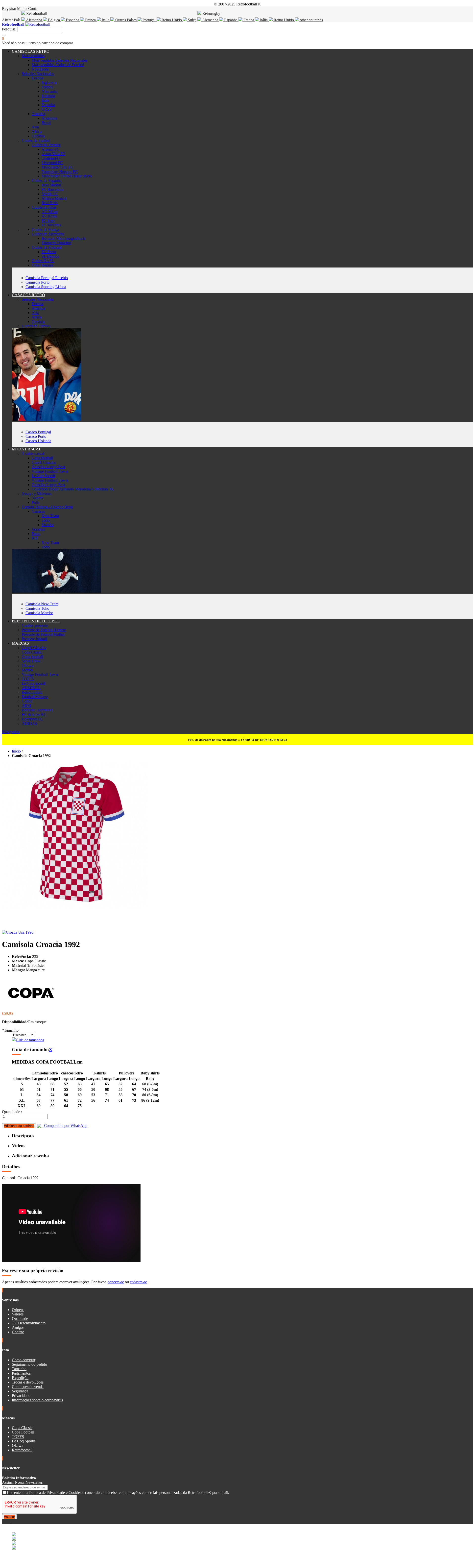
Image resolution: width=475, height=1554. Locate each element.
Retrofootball (32, 692)
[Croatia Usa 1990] (17, 932)
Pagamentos (21, 1373)
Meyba (27, 670)
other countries (311, 20)
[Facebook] (3, 1521)
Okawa (27, 665)
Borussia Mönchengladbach (63, 238)
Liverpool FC (52, 163)
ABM (26, 706)
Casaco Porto (35, 436)
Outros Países (126, 20)
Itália (105, 20)
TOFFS (28, 679)
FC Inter (48, 221)
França (90, 20)
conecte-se (116, 1282)
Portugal (149, 20)
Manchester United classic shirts (67, 176)
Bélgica (54, 20)
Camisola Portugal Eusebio (46, 278)
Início (16, 751)
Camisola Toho (37, 608)
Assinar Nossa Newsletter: (22, 1482)
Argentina (49, 118)
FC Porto (49, 252)
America (38, 114)
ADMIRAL (31, 688)
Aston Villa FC (53, 154)
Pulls (35, 502)
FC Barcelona (52, 189)
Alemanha (34, 20)
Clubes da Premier (46, 145)
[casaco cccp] (46, 419)
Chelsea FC (51, 158)
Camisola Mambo (39, 613)
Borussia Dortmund (37, 710)
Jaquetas (38, 529)
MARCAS (20, 643)
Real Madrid (51, 185)
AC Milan (49, 212)
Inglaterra (49, 82)
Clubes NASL (43, 261)
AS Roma (49, 216)
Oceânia (38, 136)
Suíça (191, 20)
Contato (18, 1332)
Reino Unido (172, 20)
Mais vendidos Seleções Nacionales (59, 60)
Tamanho (10, 1030)
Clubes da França (45, 229)
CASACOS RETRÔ (28, 295)
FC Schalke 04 (33, 714)
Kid (35, 538)
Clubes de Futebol (36, 140)
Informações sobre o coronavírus (37, 1400)
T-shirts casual (33, 453)
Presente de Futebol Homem (44, 630)
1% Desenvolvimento (29, 1323)
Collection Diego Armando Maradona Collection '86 (73, 489)
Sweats (37, 498)
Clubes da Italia (44, 207)
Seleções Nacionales (38, 74)
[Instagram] (7, 1521)
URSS (47, 109)
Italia (45, 100)
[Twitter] (5, 1521)
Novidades (40, 69)
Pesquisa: (9, 29)
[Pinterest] (10, 1521)
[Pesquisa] (4, 35)
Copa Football (23, 1432)
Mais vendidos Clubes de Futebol (58, 65)
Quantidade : (12, 1112)
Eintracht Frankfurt (56, 243)
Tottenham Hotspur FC (60, 172)
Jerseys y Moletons (36, 493)
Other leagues (42, 265)
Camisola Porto (37, 282)
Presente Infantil (34, 639)
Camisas (38, 511)
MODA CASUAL (26, 449)
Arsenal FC (51, 149)
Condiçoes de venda (28, 1386)
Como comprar (23, 1360)
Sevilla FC (50, 194)
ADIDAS (29, 723)
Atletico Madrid (54, 198)
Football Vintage (35, 697)
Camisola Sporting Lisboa (45, 287)
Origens (18, 1310)
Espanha (72, 20)
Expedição (20, 1378)
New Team (50, 516)
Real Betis (50, 203)
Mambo (48, 525)
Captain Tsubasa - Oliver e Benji (47, 507)
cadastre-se (138, 1282)
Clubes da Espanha (47, 180)
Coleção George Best (48, 467)
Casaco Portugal (38, 432)
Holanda (48, 96)
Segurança (20, 1391)
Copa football (42, 458)
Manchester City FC (57, 167)
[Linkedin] (9, 1521)
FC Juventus (51, 225)
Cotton (27, 701)
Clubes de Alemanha (48, 234)
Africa (37, 131)
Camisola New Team (41, 604)
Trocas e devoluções (28, 1382)
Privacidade (21, 1395)
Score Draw (31, 661)
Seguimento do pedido (29, 1364)
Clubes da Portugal (46, 247)
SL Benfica (50, 256)
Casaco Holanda (38, 441)
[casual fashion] (56, 591)
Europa (37, 78)
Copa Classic (32, 652)
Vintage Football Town (50, 471)
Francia (47, 87)
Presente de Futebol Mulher (43, 634)
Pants (36, 534)
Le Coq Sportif (43, 476)
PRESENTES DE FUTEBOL (36, 621)
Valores (18, 1314)
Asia (35, 127)
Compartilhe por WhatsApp (64, 1125)
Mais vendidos (33, 56)
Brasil (46, 123)
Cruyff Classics (44, 462)
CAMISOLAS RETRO (30, 51)
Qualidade (20, 1318)
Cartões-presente (35, 625)
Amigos (18, 1327)
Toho (46, 520)
